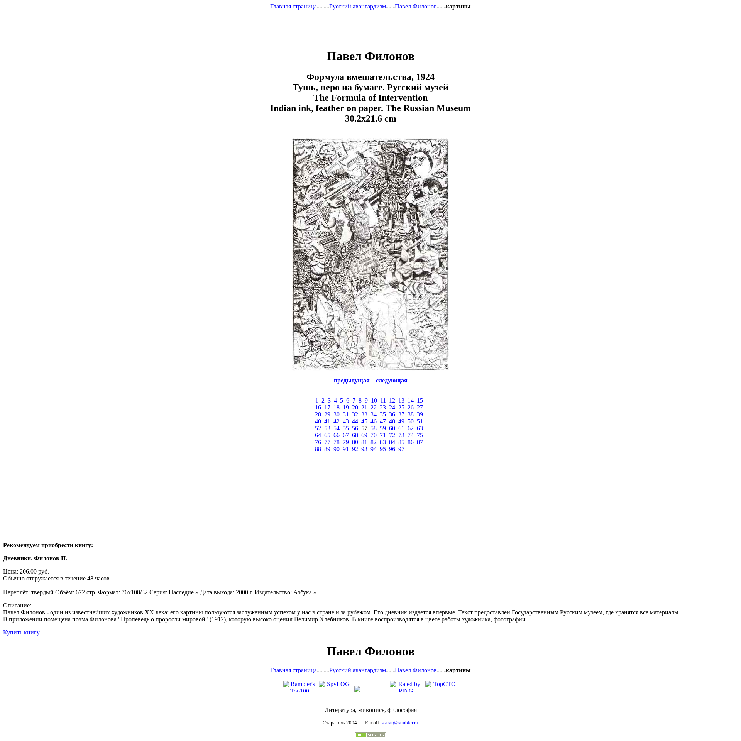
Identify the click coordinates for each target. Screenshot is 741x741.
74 (411, 435)
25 (401, 407)
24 (392, 407)
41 (327, 421)
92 (355, 449)
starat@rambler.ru (400, 723)
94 (373, 449)
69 (364, 435)
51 (420, 421)
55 (346, 428)
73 (401, 435)
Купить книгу (21, 632)
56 (355, 428)
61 (401, 428)
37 (401, 414)
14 (411, 400)
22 (373, 407)
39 (420, 414)
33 (364, 414)
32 (355, 414)
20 (355, 407)
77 (327, 442)
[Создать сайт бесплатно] (370, 736)
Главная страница (293, 6)
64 (318, 435)
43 (346, 421)
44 (355, 421)
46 (373, 421)
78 (336, 442)
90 (336, 449)
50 (411, 421)
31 (346, 414)
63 (420, 428)
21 (364, 407)
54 (336, 428)
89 (327, 449)
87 (420, 442)
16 (318, 407)
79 (346, 442)
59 (383, 428)
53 (327, 428)
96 (392, 449)
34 (373, 414)
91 (346, 449)
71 (383, 435)
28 (318, 414)
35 (383, 414)
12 (392, 400)
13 (401, 400)
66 (336, 435)
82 (373, 442)
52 (318, 428)
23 (383, 407)
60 (392, 428)
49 (401, 421)
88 (318, 449)
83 (383, 442)
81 (364, 442)
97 (401, 449)
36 (392, 414)
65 (327, 435)
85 (401, 442)
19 (346, 407)
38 (411, 414)
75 (420, 435)
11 (383, 400)
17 (327, 407)
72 (392, 435)
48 (392, 421)
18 (336, 407)
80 (355, 442)
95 (383, 449)
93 (364, 449)
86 (411, 442)
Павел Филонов (416, 6)
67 (346, 435)
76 (318, 442)
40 (318, 421)
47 (383, 421)
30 (336, 414)
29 (327, 414)
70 (373, 435)
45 (364, 421)
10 (374, 400)
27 (420, 407)
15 (420, 400)
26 (411, 407)
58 (373, 428)
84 (392, 442)
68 (355, 435)
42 (336, 421)
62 (411, 428)
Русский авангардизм (357, 6)
